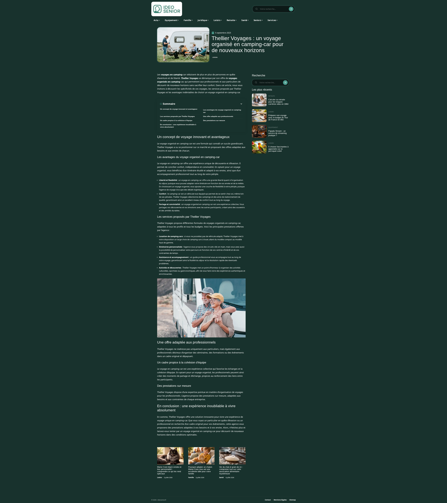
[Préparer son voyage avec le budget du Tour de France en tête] (259, 115)
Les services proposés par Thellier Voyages (177, 116)
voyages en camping (171, 74)
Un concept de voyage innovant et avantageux (178, 109)
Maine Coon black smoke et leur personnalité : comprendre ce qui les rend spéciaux (169, 470)
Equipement (273, 127)
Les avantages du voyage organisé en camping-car (222, 111)
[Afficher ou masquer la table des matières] (209, 103)
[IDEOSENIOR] (167, 9)
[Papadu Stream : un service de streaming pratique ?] (259, 131)
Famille (191, 477)
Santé (221, 477)
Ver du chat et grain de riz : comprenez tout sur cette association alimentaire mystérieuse (231, 470)
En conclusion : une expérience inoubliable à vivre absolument (178, 126)
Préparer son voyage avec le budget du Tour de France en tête (278, 117)
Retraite (271, 96)
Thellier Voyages (189, 78)
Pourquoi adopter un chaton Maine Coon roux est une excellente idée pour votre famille (200, 470)
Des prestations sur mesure (214, 120)
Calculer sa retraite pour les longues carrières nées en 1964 (278, 102)
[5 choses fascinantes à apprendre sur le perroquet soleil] (259, 147)
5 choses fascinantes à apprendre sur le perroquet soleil (278, 149)
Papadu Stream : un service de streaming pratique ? (277, 133)
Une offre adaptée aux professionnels (218, 116)
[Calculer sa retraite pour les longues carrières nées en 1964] (259, 100)
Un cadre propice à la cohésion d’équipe (176, 120)
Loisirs (215, 57)
